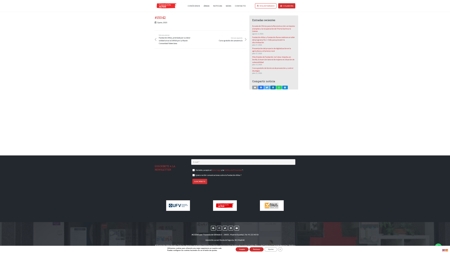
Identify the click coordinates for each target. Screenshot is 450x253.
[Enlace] (166, 6)
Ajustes (271, 249)
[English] (443, 250)
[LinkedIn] (231, 228)
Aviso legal (207, 245)
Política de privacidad (222, 245)
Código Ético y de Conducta (260, 245)
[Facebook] (213, 228)
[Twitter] (225, 228)
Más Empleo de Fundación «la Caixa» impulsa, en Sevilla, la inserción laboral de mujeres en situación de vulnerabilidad (273, 59)
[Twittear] (267, 87)
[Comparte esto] (261, 87)
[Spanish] (446, 250)
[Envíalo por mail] (255, 87)
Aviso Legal (216, 170)
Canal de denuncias (279, 245)
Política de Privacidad (233, 170)
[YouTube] (236, 228)
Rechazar (256, 249)
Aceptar (242, 249)
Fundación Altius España (167, 245)
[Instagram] (219, 228)
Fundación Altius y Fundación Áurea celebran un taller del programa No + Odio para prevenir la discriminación (273, 40)
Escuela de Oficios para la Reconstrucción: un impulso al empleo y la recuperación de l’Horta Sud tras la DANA (273, 28)
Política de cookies (239, 245)
